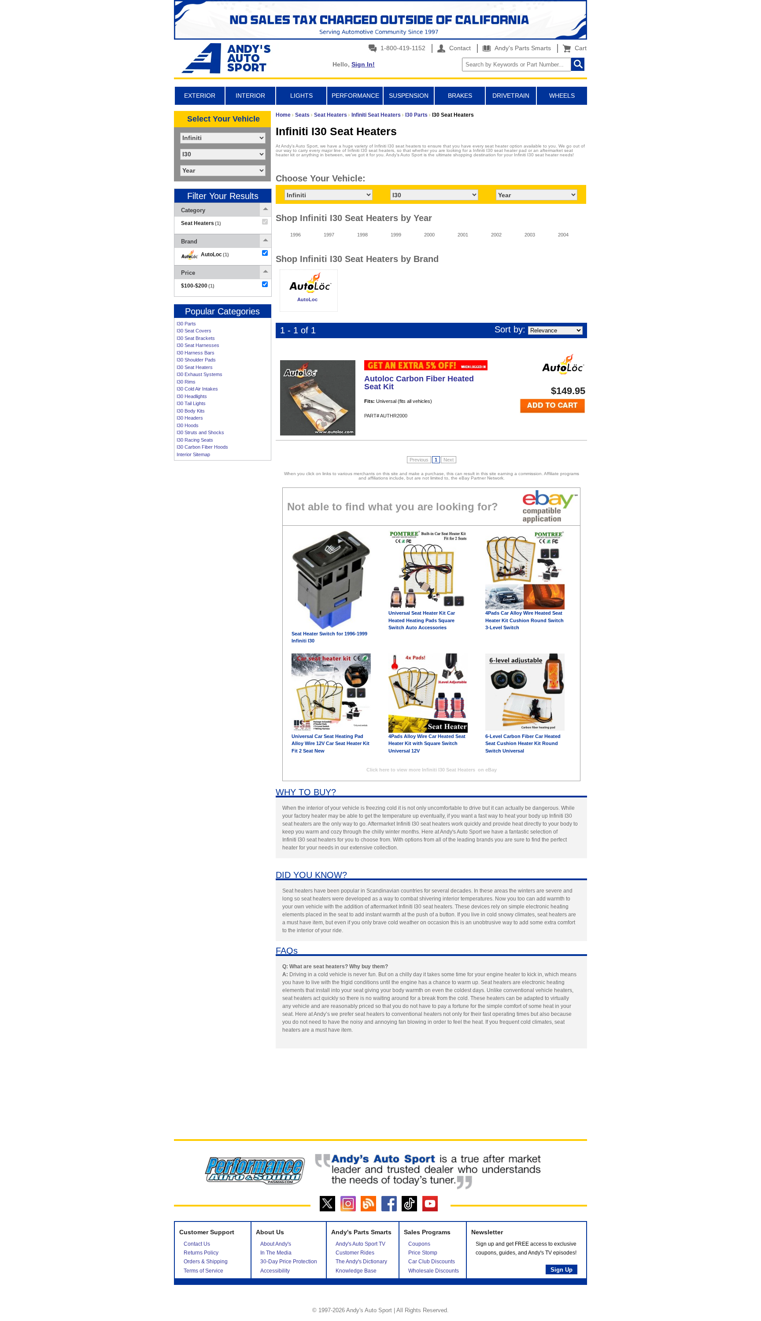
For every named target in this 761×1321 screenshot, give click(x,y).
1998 (362, 234)
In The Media (276, 1253)
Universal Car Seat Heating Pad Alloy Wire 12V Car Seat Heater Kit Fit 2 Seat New (330, 743)
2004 (563, 234)
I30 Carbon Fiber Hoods (202, 447)
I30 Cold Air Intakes (197, 388)
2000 (429, 234)
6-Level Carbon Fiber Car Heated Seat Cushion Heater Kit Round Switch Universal (523, 743)
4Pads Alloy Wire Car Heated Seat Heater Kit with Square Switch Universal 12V (426, 743)
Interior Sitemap (193, 454)
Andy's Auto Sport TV (360, 1244)
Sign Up (561, 1269)
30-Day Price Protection (288, 1261)
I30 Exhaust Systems (199, 374)
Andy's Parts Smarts (522, 48)
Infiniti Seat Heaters (376, 115)
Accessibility (275, 1271)
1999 (396, 234)
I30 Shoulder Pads (196, 359)
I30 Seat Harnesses (198, 345)
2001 (463, 234)
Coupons (419, 1244)
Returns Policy (201, 1253)
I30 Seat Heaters (195, 367)
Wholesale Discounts (433, 1271)
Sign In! (363, 64)
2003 (530, 234)
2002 (496, 234)
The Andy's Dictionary (361, 1261)
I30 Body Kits (191, 410)
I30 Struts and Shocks (200, 432)
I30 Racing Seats (195, 440)
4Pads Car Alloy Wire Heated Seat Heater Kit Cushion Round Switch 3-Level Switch (524, 620)
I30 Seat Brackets (196, 338)
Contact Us (197, 1244)
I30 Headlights (192, 396)
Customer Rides (355, 1253)
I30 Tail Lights (191, 403)
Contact (459, 48)
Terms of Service (203, 1271)
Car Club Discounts (431, 1261)
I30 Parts (186, 323)
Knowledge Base (356, 1271)
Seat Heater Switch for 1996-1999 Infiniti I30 (329, 637)
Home (283, 115)
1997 (329, 234)
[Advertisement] (222, 600)
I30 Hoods (188, 425)
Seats (302, 115)
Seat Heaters (330, 115)
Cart (579, 48)
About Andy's (275, 1244)
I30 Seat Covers (194, 330)
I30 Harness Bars (195, 352)
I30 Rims (186, 381)
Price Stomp (422, 1253)
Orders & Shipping (206, 1261)
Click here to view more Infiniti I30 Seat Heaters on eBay (431, 769)
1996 (295, 234)
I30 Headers (190, 418)
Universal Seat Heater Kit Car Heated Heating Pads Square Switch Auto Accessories (421, 620)
